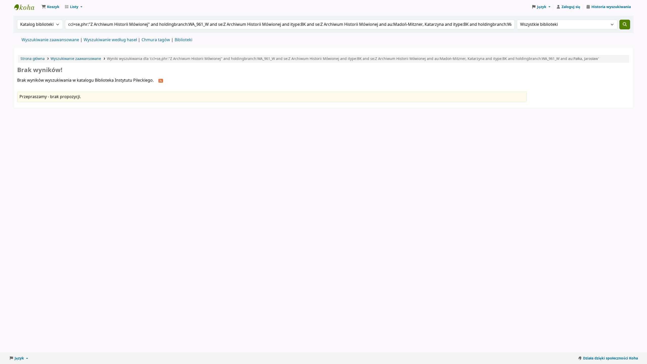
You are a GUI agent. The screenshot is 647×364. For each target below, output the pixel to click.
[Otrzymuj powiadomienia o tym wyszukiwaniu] (161, 80)
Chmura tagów (156, 40)
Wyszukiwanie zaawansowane (50, 40)
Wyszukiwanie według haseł (110, 40)
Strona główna (32, 58)
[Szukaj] (624, 24)
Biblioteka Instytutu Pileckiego (26, 7)
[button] (50, 7)
